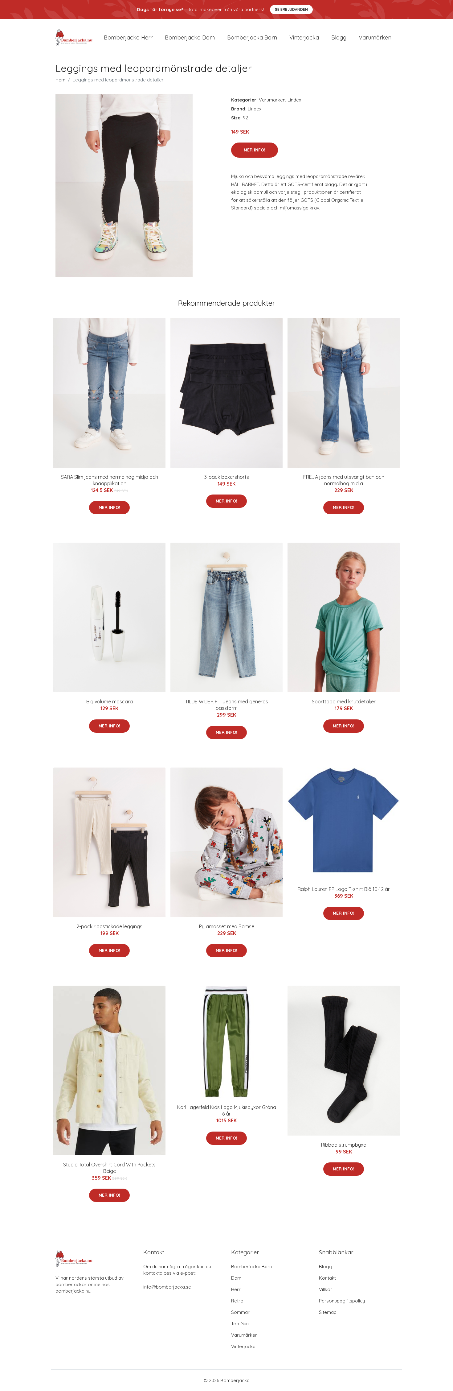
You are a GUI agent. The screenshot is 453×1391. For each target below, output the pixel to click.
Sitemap (328, 1312)
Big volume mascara (109, 701)
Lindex (294, 100)
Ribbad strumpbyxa (343, 1145)
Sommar (240, 1312)
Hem (60, 80)
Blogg (338, 37)
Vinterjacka (304, 37)
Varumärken (375, 37)
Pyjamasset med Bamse (226, 926)
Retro (237, 1301)
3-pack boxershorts (226, 477)
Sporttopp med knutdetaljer (344, 701)
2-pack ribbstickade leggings (109, 926)
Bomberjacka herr (128, 37)
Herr (236, 1289)
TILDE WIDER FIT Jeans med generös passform (226, 704)
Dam (236, 1278)
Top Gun (240, 1324)
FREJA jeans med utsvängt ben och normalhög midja (343, 480)
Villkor (325, 1289)
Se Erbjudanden (291, 9)
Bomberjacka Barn (251, 1266)
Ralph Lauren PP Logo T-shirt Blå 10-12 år (344, 889)
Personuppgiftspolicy (342, 1301)
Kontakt (327, 1278)
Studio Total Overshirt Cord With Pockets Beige (109, 1167)
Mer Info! (254, 150)
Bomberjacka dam (190, 37)
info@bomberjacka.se (167, 1287)
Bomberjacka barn (252, 37)
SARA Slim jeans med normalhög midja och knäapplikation (109, 480)
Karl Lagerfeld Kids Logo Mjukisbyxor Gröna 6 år (226, 1110)
